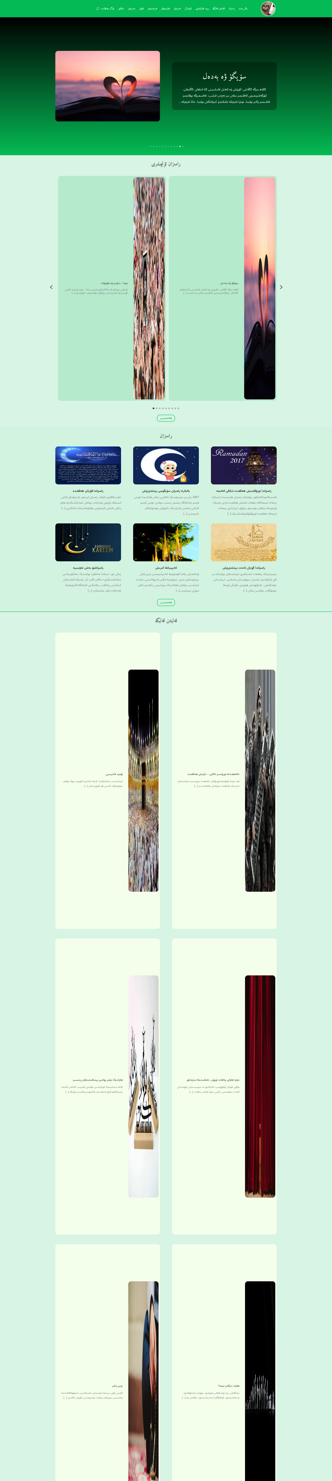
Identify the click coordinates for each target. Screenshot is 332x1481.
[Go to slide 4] (163, 408)
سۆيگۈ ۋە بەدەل (224, 77)
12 (150, 146)
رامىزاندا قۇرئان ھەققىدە (88, 491)
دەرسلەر (131, 9)
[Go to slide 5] (166, 408)
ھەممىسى (166, 418)
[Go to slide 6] (169, 408)
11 (153, 146)
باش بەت (243, 9)
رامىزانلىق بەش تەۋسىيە (88, 568)
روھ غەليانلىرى (202, 9)
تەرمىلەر (177, 9)
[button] (51, 287)
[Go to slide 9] (178, 408)
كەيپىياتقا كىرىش (166, 568)
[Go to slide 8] (175, 408)
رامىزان (232, 9)
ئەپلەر (141, 9)
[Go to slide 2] (157, 408)
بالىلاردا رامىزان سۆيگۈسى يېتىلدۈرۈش (166, 491)
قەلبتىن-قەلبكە (219, 9)
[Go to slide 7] (172, 408)
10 (156, 146)
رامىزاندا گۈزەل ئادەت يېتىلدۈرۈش (244, 568)
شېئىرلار (188, 9)
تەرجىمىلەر (152, 9)
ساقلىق (121, 9)
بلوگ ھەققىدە (107, 9)
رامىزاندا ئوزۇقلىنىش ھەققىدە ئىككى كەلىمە (243, 491)
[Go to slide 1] (153, 408)
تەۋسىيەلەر (165, 9)
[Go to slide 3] (160, 408)
